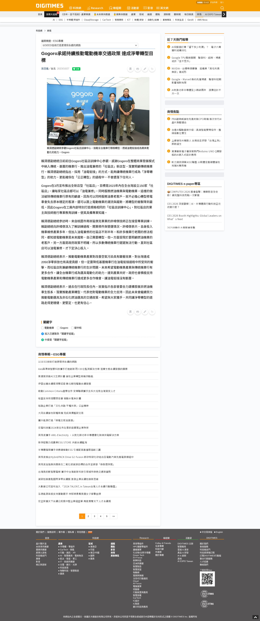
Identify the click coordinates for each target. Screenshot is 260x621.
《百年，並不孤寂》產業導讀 (75, 14)
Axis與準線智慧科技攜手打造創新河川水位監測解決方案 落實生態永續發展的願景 (83, 369)
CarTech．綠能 (67, 549)
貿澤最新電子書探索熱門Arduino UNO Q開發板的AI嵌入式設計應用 (197, 153)
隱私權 (71, 532)
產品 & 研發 (183, 552)
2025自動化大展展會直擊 (181, 227)
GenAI (190, 19)
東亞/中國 (94, 552)
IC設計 (136, 601)
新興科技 (137, 560)
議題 (149, 14)
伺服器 (136, 589)
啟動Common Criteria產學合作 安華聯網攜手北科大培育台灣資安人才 (77, 391)
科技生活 (179, 19)
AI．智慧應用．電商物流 (71, 555)
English (219, 532)
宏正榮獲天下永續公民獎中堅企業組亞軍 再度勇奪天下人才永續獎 (74, 501)
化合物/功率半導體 (141, 552)
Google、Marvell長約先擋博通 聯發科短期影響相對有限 (196, 81)
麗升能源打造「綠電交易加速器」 (57, 420)
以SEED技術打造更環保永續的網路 (57, 361)
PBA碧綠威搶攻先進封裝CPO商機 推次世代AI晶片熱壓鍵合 (197, 120)
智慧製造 (137, 566)
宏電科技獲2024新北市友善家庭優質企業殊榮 (63, 427)
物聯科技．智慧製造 (69, 570)
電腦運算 (137, 586)
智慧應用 (119, 19)
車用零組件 (138, 543)
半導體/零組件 (73, 19)
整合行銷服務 (206, 558)
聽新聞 (177, 14)
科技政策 (64, 567)
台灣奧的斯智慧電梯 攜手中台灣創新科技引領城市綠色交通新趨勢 (74, 471)
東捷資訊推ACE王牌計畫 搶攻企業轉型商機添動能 (65, 376)
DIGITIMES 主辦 (185, 543)
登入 (222, 2)
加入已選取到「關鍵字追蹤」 (60, 333)
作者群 (158, 552)
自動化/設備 (153, 19)
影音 (149, 8)
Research (97, 8)
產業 (133, 14)
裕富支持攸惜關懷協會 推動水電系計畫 (59, 398)
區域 (141, 14)
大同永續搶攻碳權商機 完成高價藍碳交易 (61, 413)
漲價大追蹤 (52, 14)
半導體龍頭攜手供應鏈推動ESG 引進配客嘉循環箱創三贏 (69, 449)
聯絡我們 (204, 564)
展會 (38, 558)
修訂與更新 (41, 564)
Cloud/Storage (91, 19)
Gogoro (64, 328)
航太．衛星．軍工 (68, 558)
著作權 (62, 532)
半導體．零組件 (67, 546)
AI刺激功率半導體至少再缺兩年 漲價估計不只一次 (196, 91)
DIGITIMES (211, 538)
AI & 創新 (182, 555)
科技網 (77, 8)
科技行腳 (159, 549)
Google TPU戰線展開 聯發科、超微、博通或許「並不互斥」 (196, 59)
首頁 (40, 14)
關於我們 (40, 532)
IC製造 (136, 604)
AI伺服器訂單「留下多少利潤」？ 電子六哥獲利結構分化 (196, 48)
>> (113, 516)
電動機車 (49, 328)
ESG (61, 19)
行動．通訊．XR (68, 552)
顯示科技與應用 (140, 607)
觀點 (157, 14)
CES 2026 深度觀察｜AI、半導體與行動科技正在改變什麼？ (194, 205)
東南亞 (93, 546)
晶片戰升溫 (41, 543)
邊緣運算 (137, 549)
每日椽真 (188, 14)
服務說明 (51, 532)
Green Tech (138, 555)
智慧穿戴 (137, 595)
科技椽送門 (41, 555)
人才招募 (204, 561)
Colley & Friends (163, 543)
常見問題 (81, 532)
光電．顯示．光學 (68, 564)
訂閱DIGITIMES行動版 (210, 555)
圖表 (62, 573)
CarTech (106, 19)
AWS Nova (202, 19)
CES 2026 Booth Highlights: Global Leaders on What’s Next (194, 217)
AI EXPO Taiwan (213, 14)
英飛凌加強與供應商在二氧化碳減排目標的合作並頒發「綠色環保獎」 (76, 464)
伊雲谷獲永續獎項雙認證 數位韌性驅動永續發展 (64, 383)
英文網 (164, 8)
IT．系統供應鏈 (67, 561)
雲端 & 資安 (183, 549)
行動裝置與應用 (140, 592)
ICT (129, 19)
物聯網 (136, 572)
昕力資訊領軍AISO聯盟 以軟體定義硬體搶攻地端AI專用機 (196, 163)
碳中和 (78, 328)
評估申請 (213, 2)
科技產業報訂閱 (207, 552)
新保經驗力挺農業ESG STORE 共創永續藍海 (62, 442)
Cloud (136, 581)
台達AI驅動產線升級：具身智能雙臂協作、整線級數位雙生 (196, 131)
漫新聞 (167, 14)
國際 (92, 555)
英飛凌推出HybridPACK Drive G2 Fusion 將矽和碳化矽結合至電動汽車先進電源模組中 (86, 457)
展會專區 (167, 19)
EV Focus (137, 557)
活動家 (135, 8)
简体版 (206, 2)
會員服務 (204, 546)
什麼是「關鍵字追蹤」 (57, 339)
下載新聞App (206, 570)
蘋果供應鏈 (121, 14)
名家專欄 (159, 546)
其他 (180, 558)
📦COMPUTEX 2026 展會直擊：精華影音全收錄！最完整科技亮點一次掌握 (192, 193)
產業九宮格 (41, 552)
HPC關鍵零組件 (140, 546)
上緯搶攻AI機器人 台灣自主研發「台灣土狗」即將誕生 (197, 142)
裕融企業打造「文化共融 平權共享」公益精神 (63, 405)
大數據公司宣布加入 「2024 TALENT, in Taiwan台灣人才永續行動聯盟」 (78, 486)
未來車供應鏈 (103, 14)
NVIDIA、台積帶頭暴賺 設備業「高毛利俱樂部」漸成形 (196, 70)
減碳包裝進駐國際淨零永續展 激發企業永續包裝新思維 (68, 479)
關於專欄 (159, 555)
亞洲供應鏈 (138, 563)
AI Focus (137, 583)
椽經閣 (117, 8)
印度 (92, 549)
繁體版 (200, 2)
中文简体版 (207, 532)
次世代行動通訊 (140, 578)
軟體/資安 (139, 19)
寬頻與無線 (138, 575)
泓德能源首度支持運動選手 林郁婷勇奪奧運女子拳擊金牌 (69, 494)
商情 (199, 14)
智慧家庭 (137, 569)
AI (54, 19)
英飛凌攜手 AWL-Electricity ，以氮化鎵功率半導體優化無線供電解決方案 (78, 435)
